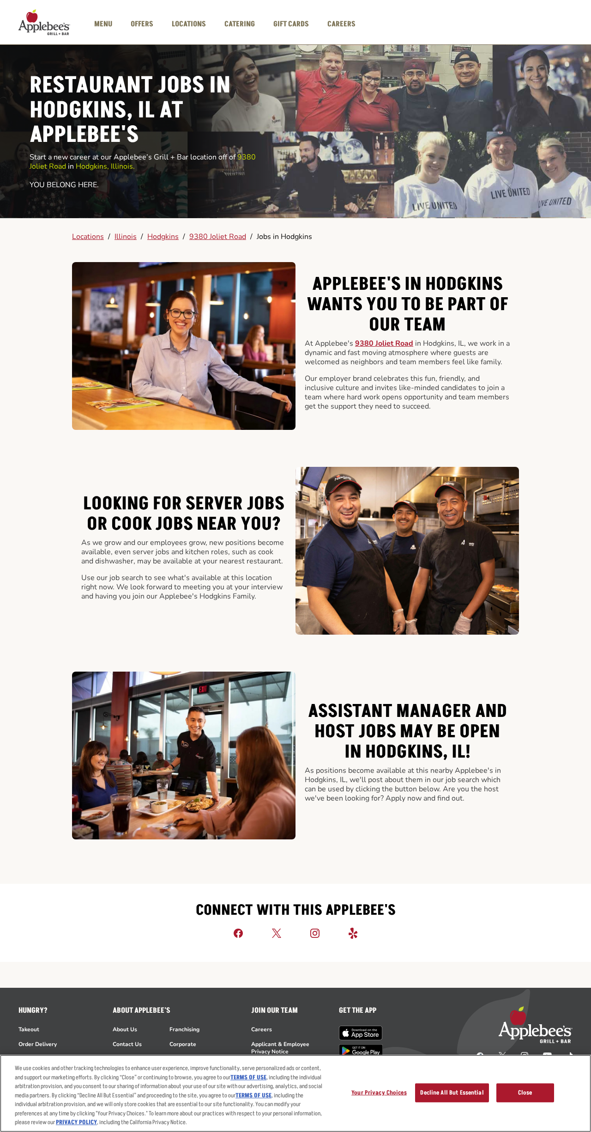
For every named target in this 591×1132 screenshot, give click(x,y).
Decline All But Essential (451, 1092)
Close (525, 1092)
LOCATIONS (189, 24)
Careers (261, 1029)
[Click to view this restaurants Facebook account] (238, 933)
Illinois (126, 236)
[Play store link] (361, 1051)
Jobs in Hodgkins (284, 237)
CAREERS (341, 24)
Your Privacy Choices (379, 1092)
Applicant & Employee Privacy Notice (280, 1047)
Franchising (184, 1029)
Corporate (182, 1044)
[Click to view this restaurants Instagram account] (315, 933)
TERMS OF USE (248, 1077)
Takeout (28, 1029)
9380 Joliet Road (217, 236)
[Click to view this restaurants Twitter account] (276, 933)
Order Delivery (37, 1044)
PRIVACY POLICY (76, 1122)
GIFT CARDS (291, 24)
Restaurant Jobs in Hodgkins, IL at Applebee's (130, 110)
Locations (88, 236)
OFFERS (142, 24)
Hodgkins (163, 236)
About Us (125, 1029)
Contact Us (127, 1044)
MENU (103, 24)
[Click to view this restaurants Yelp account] (353, 933)
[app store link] (361, 1033)
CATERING (239, 24)
